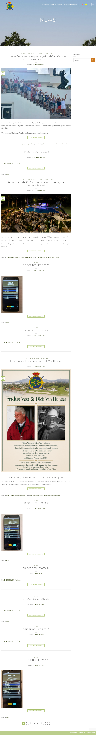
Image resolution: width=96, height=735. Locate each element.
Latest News (22, 53)
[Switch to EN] (82, 4)
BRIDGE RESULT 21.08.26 (36, 151)
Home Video (45, 4)
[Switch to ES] (86, 4)
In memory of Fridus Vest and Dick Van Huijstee (36, 360)
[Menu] (92, 4)
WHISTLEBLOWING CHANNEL (56, 733)
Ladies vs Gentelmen (49, 144)
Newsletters (31, 53)
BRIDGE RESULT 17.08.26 (36, 265)
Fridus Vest (42, 495)
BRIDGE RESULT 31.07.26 (36, 629)
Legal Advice (17, 733)
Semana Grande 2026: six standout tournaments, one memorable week (36, 184)
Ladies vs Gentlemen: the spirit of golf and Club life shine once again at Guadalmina (36, 58)
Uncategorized (48, 53)
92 (44, 723)
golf (43, 144)
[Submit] (93, 60)
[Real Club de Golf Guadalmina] (9, 5)
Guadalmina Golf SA (70, 4)
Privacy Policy (28, 733)
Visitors (59, 4)
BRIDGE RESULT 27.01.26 (36, 659)
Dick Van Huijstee (34, 495)
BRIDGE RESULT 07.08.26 (36, 568)
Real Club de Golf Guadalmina (62, 144)
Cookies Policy (6, 733)
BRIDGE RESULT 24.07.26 (36, 598)
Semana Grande (55, 257)
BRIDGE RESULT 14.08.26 (36, 330)
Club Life (39, 144)
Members (53, 4)
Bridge (36, 149)
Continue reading (36, 137)
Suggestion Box (40, 733)
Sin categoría (39, 53)
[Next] (48, 723)
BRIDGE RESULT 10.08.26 (36, 503)
